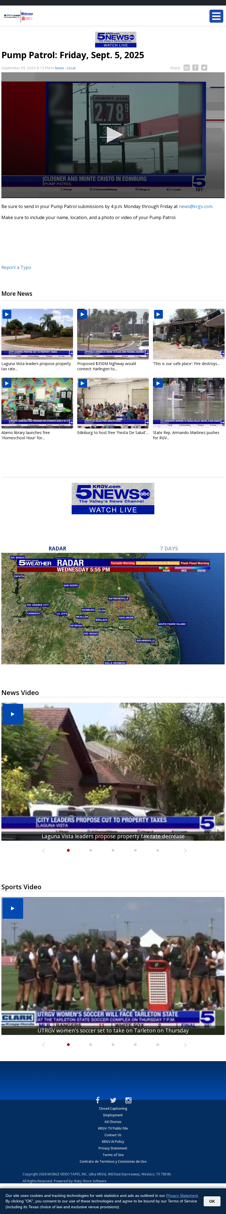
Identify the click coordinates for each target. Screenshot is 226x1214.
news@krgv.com (195, 206)
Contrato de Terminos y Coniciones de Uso (113, 1161)
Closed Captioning (113, 1108)
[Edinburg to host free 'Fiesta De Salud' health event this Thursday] (113, 403)
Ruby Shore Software (90, 1181)
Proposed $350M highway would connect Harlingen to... (106, 366)
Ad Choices (113, 1121)
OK (212, 1201)
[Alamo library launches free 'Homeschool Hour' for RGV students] (37, 403)
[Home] (37, 16)
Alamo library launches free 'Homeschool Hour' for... (25, 435)
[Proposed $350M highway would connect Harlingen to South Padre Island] (113, 334)
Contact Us (113, 1135)
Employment (113, 1115)
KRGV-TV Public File (113, 1128)
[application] (113, 135)
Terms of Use (113, 1154)
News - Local (65, 67)
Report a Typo (16, 267)
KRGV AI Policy (113, 1141)
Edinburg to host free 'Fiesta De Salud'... (112, 432)
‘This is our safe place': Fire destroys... (186, 363)
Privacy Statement (113, 1148)
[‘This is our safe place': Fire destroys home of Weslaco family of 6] (189, 334)
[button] (113, 135)
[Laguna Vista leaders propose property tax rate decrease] (37, 334)
